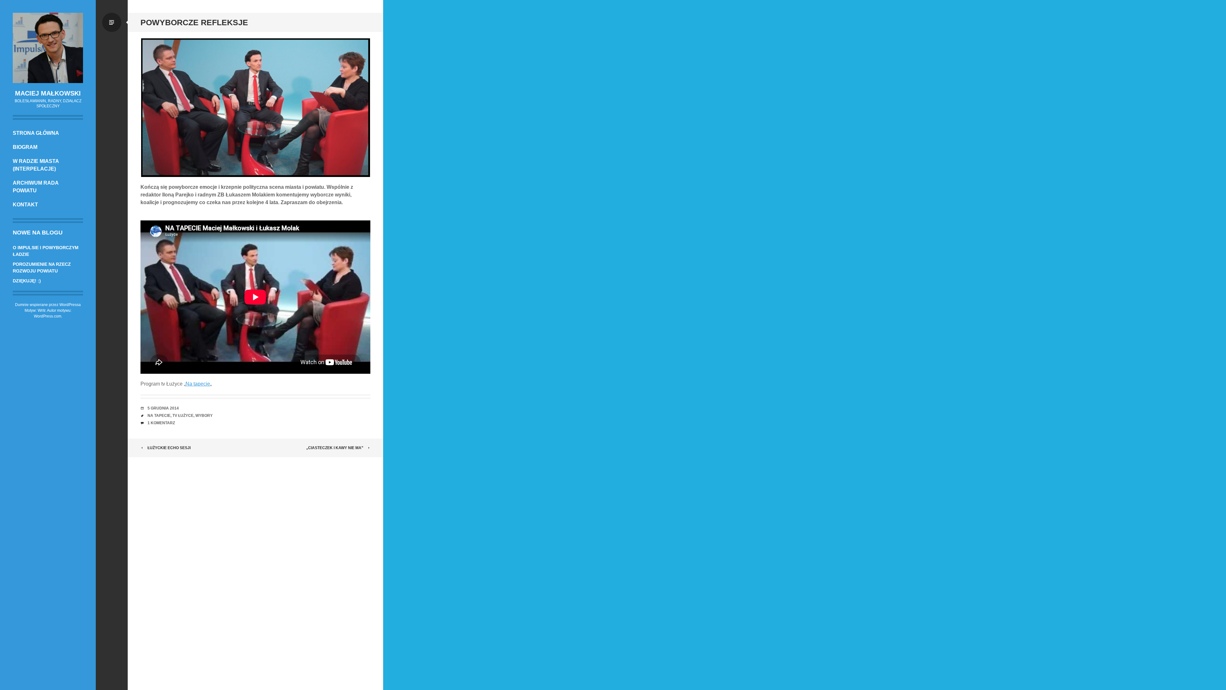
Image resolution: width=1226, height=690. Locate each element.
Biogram (25, 147)
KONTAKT (25, 204)
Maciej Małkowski (48, 93)
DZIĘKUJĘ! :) (27, 280)
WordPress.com (47, 316)
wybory (204, 415)
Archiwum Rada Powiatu (35, 186)
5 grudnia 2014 (163, 408)
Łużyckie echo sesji (169, 448)
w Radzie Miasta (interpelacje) (36, 165)
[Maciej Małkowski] (48, 48)
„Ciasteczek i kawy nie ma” (334, 448)
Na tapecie (197, 384)
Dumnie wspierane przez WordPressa (48, 305)
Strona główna (36, 133)
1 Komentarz (161, 423)
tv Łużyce (182, 415)
